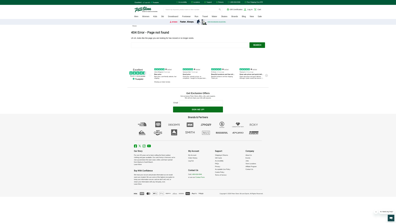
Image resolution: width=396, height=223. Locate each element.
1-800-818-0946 (196, 174)
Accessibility (219, 161)
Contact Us (249, 169)
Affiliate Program (251, 166)
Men (136, 16)
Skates (224, 16)
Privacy (217, 166)
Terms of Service (220, 175)
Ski (162, 16)
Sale (260, 16)
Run (196, 16)
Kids (155, 16)
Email (176, 102)
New (252, 16)
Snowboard (173, 16)
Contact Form (200, 177)
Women (145, 16)
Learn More (138, 164)
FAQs (217, 163)
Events (248, 158)
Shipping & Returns (221, 155)
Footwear (186, 16)
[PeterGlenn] (145, 9)
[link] (198, 22)
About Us (249, 155)
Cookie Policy (219, 172)
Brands (234, 16)
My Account (192, 155)
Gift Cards (218, 158)
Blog (244, 16)
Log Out (191, 161)
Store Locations (251, 163)
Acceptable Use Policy (222, 169)
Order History (192, 158)
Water (214, 16)
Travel (205, 16)
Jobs (247, 161)
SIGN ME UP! (198, 109)
